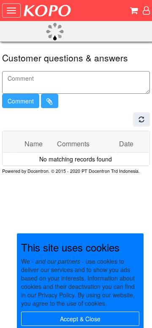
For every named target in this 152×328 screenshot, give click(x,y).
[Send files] (49, 101)
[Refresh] (141, 119)
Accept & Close (80, 319)
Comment (21, 101)
